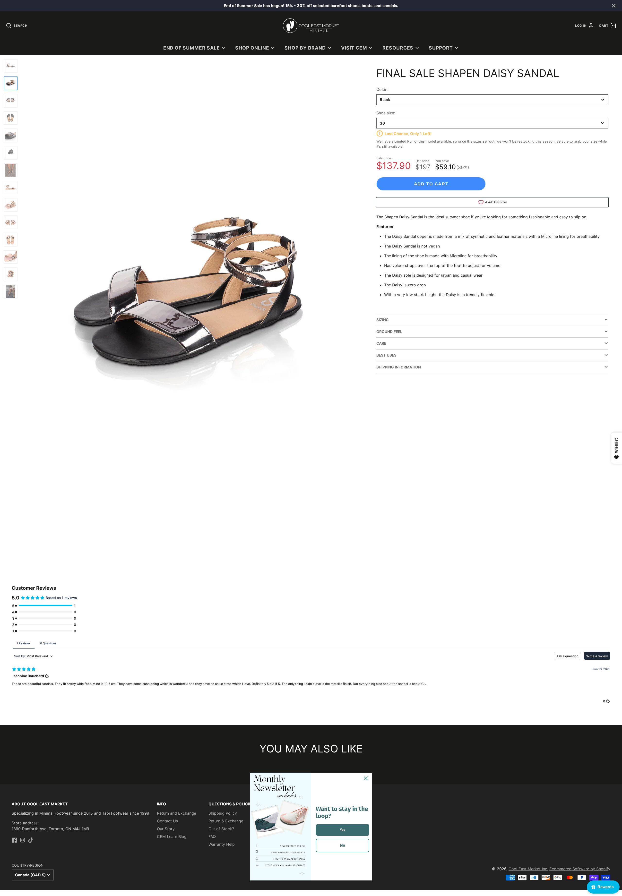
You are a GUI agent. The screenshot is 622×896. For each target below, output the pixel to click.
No (342, 845)
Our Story (166, 828)
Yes (342, 830)
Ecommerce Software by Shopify (579, 868)
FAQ (212, 836)
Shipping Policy (222, 813)
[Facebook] (14, 840)
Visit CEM (354, 48)
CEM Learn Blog (172, 836)
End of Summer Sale (191, 48)
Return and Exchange (176, 813)
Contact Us (167, 821)
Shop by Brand (305, 48)
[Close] (366, 778)
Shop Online (252, 48)
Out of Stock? (221, 828)
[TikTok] (30, 840)
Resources (398, 48)
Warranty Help (221, 844)
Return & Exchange (225, 821)
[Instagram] (22, 840)
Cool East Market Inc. (528, 868)
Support (441, 48)
